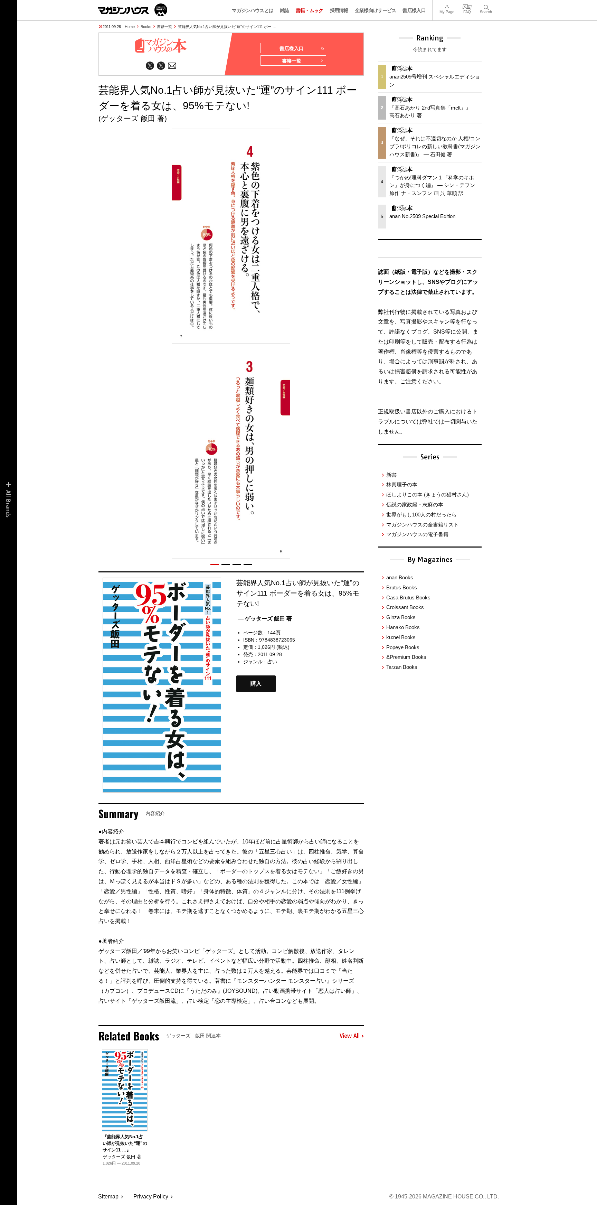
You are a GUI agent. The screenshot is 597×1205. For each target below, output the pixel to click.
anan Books (399, 577)
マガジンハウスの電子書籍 (417, 534)
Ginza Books (401, 617)
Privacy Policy (150, 1196)
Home (130, 27)
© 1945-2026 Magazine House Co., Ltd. (444, 1196)
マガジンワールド (132, 9)
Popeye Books (402, 647)
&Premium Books (406, 657)
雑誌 (284, 10)
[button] (214, 564)
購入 (256, 684)
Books (146, 27)
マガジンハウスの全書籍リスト (422, 524)
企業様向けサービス (375, 10)
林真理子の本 (401, 484)
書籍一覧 (164, 27)
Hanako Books (403, 627)
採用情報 (339, 10)
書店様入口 (414, 10)
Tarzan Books (401, 667)
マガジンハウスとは (252, 10)
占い (272, 661)
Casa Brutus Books (408, 597)
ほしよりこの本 (427, 494)
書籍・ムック (309, 10)
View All (350, 1036)
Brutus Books (401, 587)
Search (485, 6)
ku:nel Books (401, 637)
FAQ (467, 6)
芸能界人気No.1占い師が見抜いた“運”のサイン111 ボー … (227, 27)
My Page (447, 6)
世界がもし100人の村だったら (421, 514)
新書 (391, 475)
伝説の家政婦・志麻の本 (414, 504)
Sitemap (108, 1196)
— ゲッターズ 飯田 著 (265, 619)
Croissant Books (405, 607)
